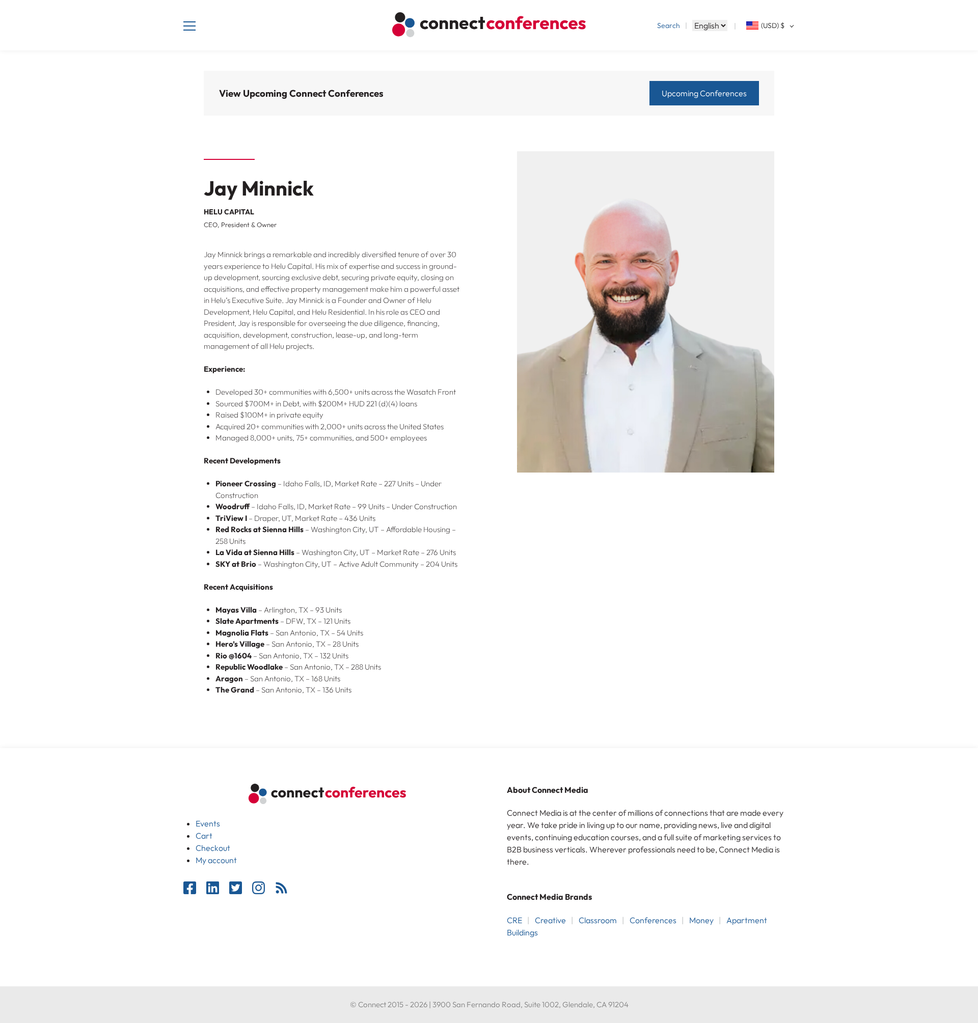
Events (208, 823)
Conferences (653, 920)
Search (668, 25)
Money (701, 920)
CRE (514, 920)
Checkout (213, 848)
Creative (550, 920)
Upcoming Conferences (704, 93)
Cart (204, 836)
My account (216, 860)
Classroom (598, 920)
